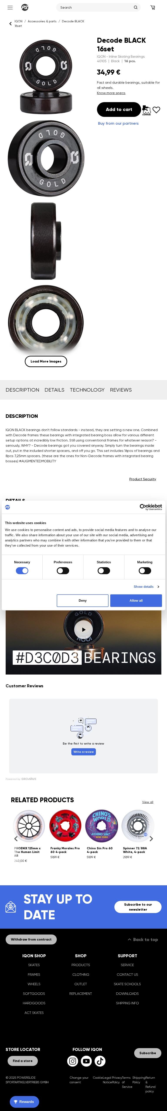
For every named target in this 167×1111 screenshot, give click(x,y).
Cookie (98, 1077)
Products (81, 965)
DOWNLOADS (127, 994)
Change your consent (79, 1080)
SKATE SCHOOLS (127, 984)
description (22, 390)
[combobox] (96, 7)
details (54, 390)
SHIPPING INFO (127, 1003)
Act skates (34, 1013)
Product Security (142, 479)
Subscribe (147, 1053)
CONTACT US (127, 974)
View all (147, 802)
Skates (34, 965)
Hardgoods (34, 1003)
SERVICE (127, 965)
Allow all (136, 600)
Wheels (34, 984)
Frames (34, 974)
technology (87, 390)
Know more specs (111, 93)
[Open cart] (153, 7)
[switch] (63, 570)
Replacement (80, 994)
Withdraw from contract (31, 939)
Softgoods (34, 994)
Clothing (80, 974)
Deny (83, 600)
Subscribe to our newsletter (138, 907)
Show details (144, 586)
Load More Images (46, 361)
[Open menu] (9, 7)
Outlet (80, 984)
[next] (151, 838)
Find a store (23, 1061)
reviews (121, 390)
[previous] (16, 838)
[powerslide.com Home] (24, 7)
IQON (18, 21)
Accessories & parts (42, 21)
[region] (45, 201)
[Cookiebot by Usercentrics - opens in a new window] (143, 507)
